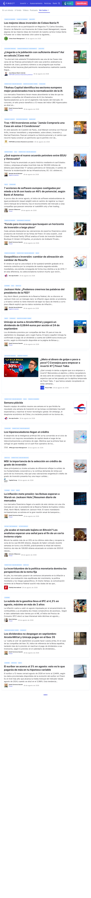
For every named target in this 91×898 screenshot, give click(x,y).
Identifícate (81, 3)
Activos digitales (23, 526)
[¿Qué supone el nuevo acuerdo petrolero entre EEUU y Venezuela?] (80, 160)
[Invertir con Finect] (8, 3)
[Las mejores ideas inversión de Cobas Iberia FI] (80, 27)
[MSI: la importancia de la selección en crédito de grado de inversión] (80, 466)
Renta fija (18, 285)
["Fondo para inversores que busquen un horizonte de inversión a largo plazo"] (80, 228)
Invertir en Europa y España (30, 84)
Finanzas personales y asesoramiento (27, 48)
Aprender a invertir (9, 119)
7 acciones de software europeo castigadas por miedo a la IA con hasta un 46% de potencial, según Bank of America (34, 191)
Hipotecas (13, 663)
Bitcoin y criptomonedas (11, 526)
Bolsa (6, 184)
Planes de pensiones (22, 19)
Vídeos (26, 10)
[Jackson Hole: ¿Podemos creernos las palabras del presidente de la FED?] (80, 294)
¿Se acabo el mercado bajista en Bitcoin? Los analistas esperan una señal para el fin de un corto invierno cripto (34, 533)
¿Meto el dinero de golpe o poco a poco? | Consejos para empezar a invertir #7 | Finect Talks (60, 362)
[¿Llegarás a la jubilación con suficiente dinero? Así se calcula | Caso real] (80, 57)
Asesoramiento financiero (23, 220)
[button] (45, 695)
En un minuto (7, 10)
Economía (7, 285)
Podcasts (34, 10)
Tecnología (42, 84)
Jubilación (32, 19)
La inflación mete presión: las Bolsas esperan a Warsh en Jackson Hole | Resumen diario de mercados (32, 497)
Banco (6, 318)
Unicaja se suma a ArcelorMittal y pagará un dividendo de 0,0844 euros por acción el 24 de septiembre (32, 325)
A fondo (18, 10)
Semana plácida (13, 402)
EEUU (15, 152)
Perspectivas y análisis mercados (13, 84)
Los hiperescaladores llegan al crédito (26, 432)
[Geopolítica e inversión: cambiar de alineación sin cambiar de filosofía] (80, 261)
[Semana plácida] (80, 407)
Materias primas (8, 152)
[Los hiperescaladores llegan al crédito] (80, 436)
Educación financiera (10, 48)
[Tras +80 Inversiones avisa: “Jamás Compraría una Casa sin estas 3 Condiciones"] (80, 127)
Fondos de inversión (10, 19)
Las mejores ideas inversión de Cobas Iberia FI (31, 22)
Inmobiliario (32, 119)
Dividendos (12, 318)
